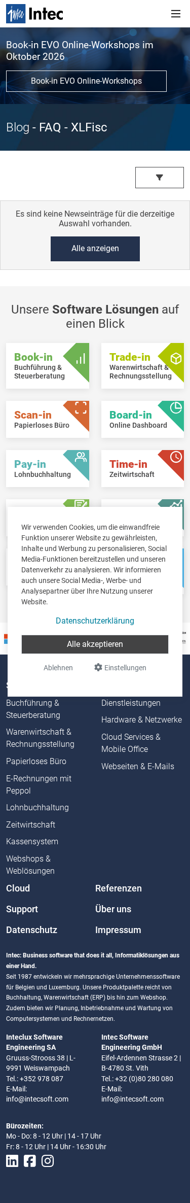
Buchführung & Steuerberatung (33, 709)
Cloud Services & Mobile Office (131, 743)
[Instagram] (48, 1161)
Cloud (18, 888)
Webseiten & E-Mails (137, 766)
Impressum (118, 930)
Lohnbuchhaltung (37, 807)
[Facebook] (30, 1161)
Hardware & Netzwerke (141, 720)
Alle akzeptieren (95, 644)
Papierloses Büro (36, 761)
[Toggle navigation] (176, 14)
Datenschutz (31, 930)
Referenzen (118, 888)
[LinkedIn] (12, 1161)
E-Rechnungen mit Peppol (38, 785)
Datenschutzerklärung (95, 621)
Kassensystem (32, 841)
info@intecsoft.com (37, 1099)
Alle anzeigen (95, 248)
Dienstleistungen (131, 703)
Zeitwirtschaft (30, 825)
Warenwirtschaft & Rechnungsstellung (40, 738)
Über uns (113, 909)
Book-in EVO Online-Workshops (86, 81)
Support (22, 909)
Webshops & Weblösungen (30, 865)
